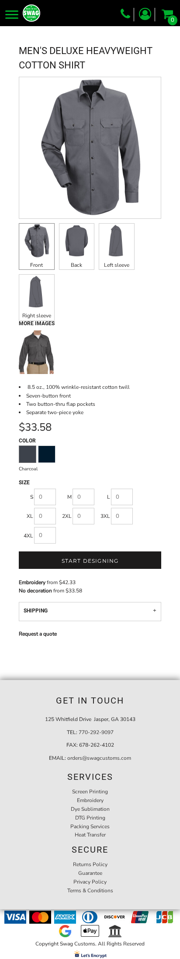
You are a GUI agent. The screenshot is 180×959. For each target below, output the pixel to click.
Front (36, 265)
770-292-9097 (96, 732)
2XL (67, 516)
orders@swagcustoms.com (99, 758)
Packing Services (90, 826)
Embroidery (32, 582)
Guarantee (90, 873)
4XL (28, 535)
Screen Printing (90, 791)
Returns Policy (90, 864)
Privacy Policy (90, 881)
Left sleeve (116, 265)
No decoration (35, 590)
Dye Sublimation (90, 809)
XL (30, 516)
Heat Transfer (90, 834)
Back (76, 265)
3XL (105, 516)
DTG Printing (90, 817)
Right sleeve (36, 315)
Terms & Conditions (90, 890)
